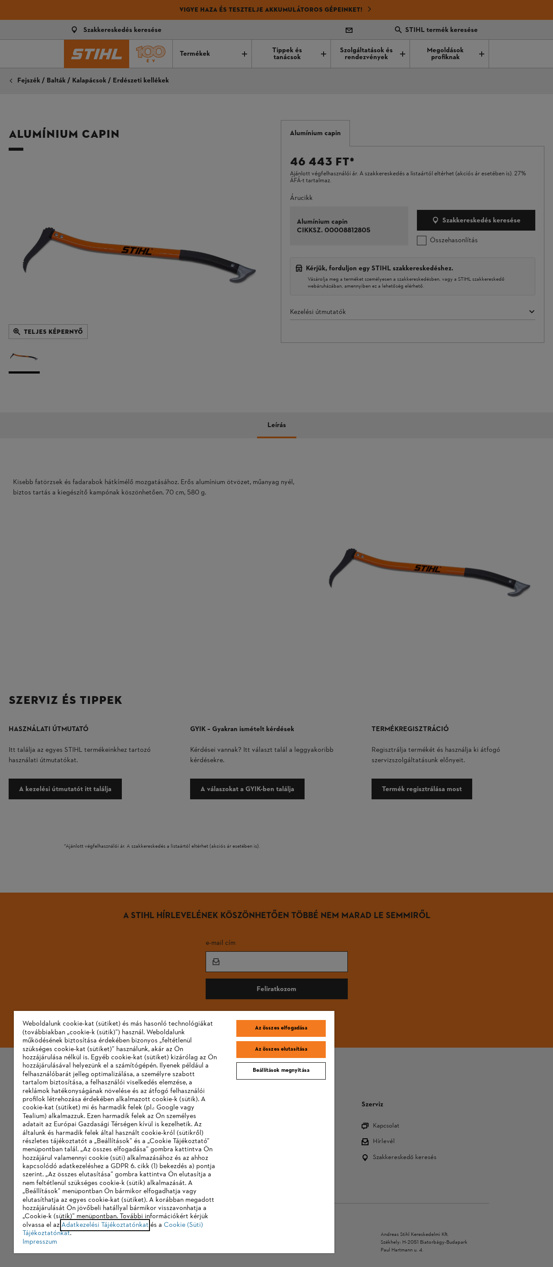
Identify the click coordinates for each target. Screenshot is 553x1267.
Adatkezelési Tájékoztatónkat (105, 1225)
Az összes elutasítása (281, 1049)
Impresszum (39, 1242)
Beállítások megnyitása (281, 1070)
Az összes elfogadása (281, 1028)
